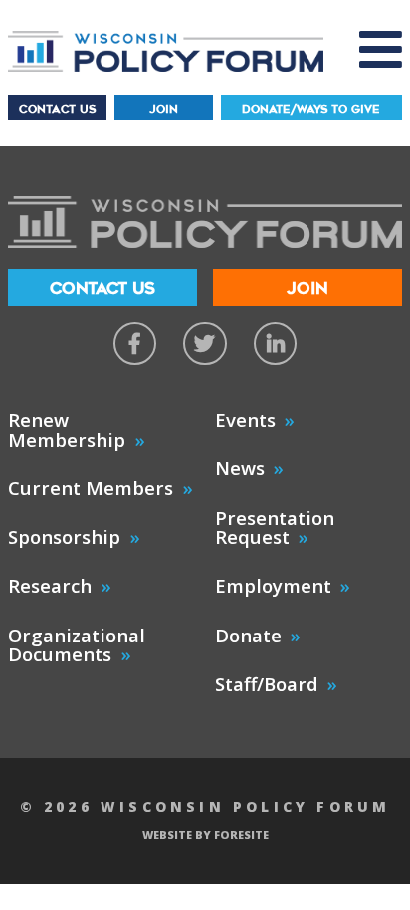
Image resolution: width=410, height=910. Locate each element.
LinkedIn (275, 343)
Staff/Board (266, 683)
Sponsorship (64, 536)
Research (50, 585)
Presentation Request (274, 527)
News (240, 467)
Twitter (204, 343)
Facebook (134, 343)
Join (163, 109)
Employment (273, 585)
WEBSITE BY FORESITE (205, 834)
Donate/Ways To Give (311, 109)
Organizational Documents (76, 645)
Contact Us (57, 109)
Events (245, 419)
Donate (248, 635)
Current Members (90, 487)
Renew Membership (66, 429)
